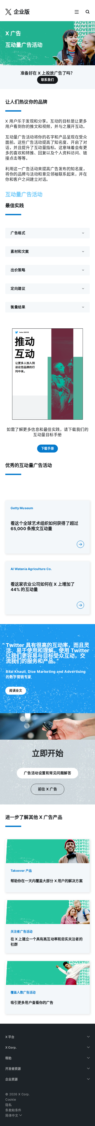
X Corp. (11, 1047)
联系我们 (47, 79)
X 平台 (9, 1037)
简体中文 (12, 1115)
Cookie (10, 1099)
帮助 (8, 1058)
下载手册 (47, 448)
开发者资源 (13, 1068)
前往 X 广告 (47, 789)
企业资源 (11, 1079)
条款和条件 (13, 1110)
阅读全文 (15, 690)
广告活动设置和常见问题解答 (47, 773)
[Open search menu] (87, 12)
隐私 (8, 1105)
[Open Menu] (77, 12)
